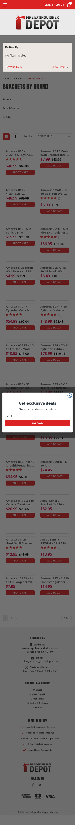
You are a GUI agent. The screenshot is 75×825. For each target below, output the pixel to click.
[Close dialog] (70, 395)
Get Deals (37, 423)
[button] (37, 67)
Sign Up (60, 4)
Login (48, 4)
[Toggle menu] (5, 7)
